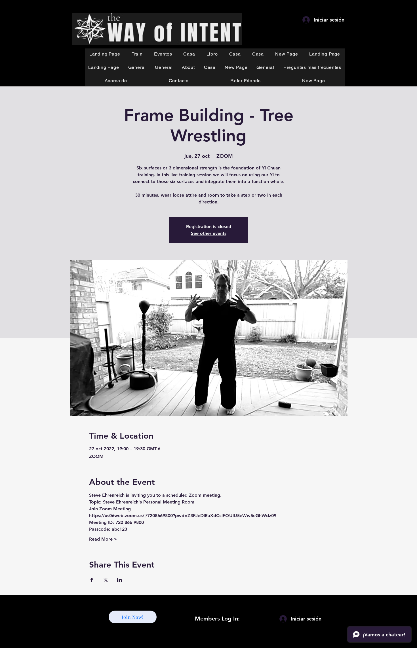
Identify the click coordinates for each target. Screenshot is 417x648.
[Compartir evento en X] (105, 580)
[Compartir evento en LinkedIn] (119, 580)
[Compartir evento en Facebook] (91, 580)
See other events (208, 233)
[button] (137, 54)
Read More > (103, 539)
